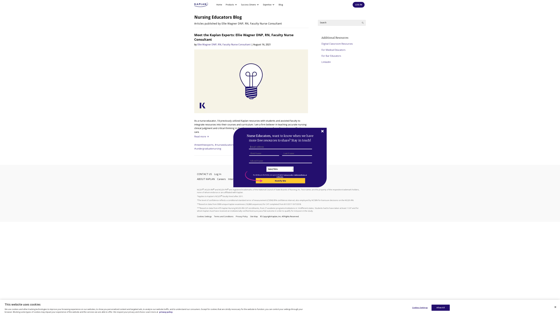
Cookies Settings (420, 307)
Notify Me (280, 180)
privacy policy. (166, 312)
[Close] (555, 307)
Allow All (440, 307)
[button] (280, 138)
